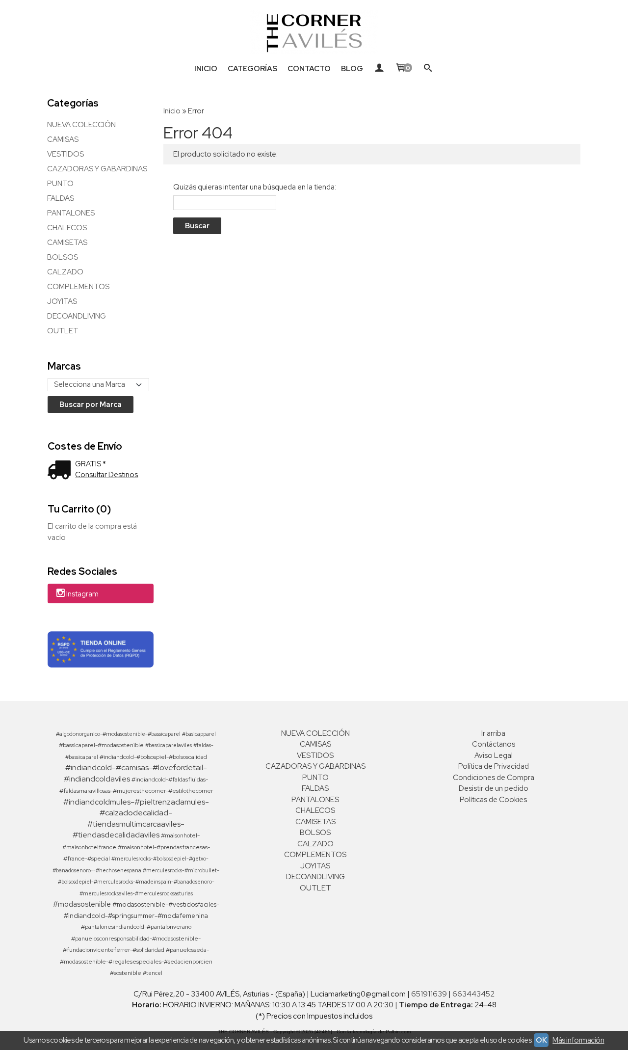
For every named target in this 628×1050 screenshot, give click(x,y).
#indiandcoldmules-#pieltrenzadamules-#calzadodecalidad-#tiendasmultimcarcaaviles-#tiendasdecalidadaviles (136, 818)
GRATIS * (90, 464)
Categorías (252, 69)
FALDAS (60, 198)
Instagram (82, 594)
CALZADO (65, 272)
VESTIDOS (65, 154)
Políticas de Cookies (493, 800)
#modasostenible (82, 904)
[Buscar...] (428, 68)
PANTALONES (71, 213)
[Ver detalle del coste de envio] (61, 471)
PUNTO (60, 183)
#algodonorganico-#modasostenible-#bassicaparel (118, 733)
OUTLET (62, 331)
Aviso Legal (493, 755)
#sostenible (125, 973)
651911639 (429, 994)
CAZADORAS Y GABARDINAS (97, 169)
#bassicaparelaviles (168, 745)
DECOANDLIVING (76, 316)
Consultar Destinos (106, 475)
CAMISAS (62, 139)
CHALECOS (67, 228)
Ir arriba (493, 733)
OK (541, 1040)
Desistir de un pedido (493, 788)
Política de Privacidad (493, 766)
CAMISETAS (67, 242)
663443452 (473, 994)
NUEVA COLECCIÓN (81, 125)
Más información (578, 1040)
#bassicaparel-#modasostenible (101, 745)
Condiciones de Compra (493, 777)
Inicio (205, 69)
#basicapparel (199, 733)
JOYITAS (62, 301)
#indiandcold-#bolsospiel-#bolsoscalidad (153, 757)
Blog (352, 69)
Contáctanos (493, 744)
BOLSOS (62, 257)
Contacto (309, 69)
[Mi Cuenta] (379, 68)
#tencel (152, 972)
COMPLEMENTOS (78, 287)
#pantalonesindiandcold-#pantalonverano (136, 927)
